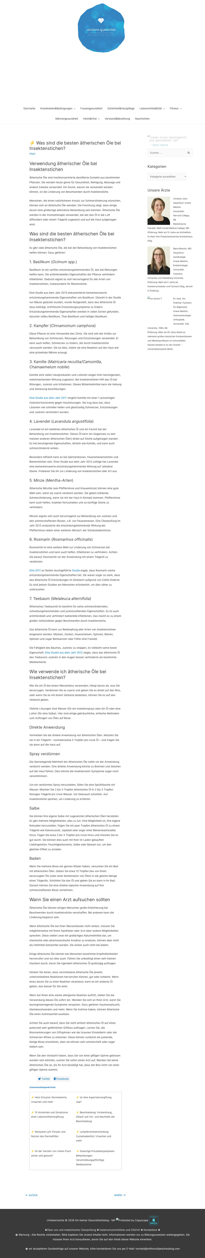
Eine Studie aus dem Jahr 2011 (48, 397)
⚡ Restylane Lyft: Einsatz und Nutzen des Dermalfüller (48, 1134)
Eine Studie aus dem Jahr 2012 (64, 652)
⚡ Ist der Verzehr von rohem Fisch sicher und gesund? (51, 1153)
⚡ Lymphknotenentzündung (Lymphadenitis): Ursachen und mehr (93, 1136)
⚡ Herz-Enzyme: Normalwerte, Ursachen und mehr (49, 1099)
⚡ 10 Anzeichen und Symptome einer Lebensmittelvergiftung (49, 1114)
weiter (120, 1195)
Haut (32, 153)
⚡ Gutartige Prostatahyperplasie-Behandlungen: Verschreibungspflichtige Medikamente (95, 1158)
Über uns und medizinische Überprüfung (71, 1229)
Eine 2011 (35, 570)
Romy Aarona (160, 144)
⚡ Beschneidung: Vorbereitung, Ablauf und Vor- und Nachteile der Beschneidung (95, 1117)
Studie (75, 570)
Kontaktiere (150, 1229)
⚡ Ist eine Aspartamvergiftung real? (94, 1099)
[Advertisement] (102, 81)
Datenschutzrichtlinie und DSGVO (120, 1229)
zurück (31, 1195)
